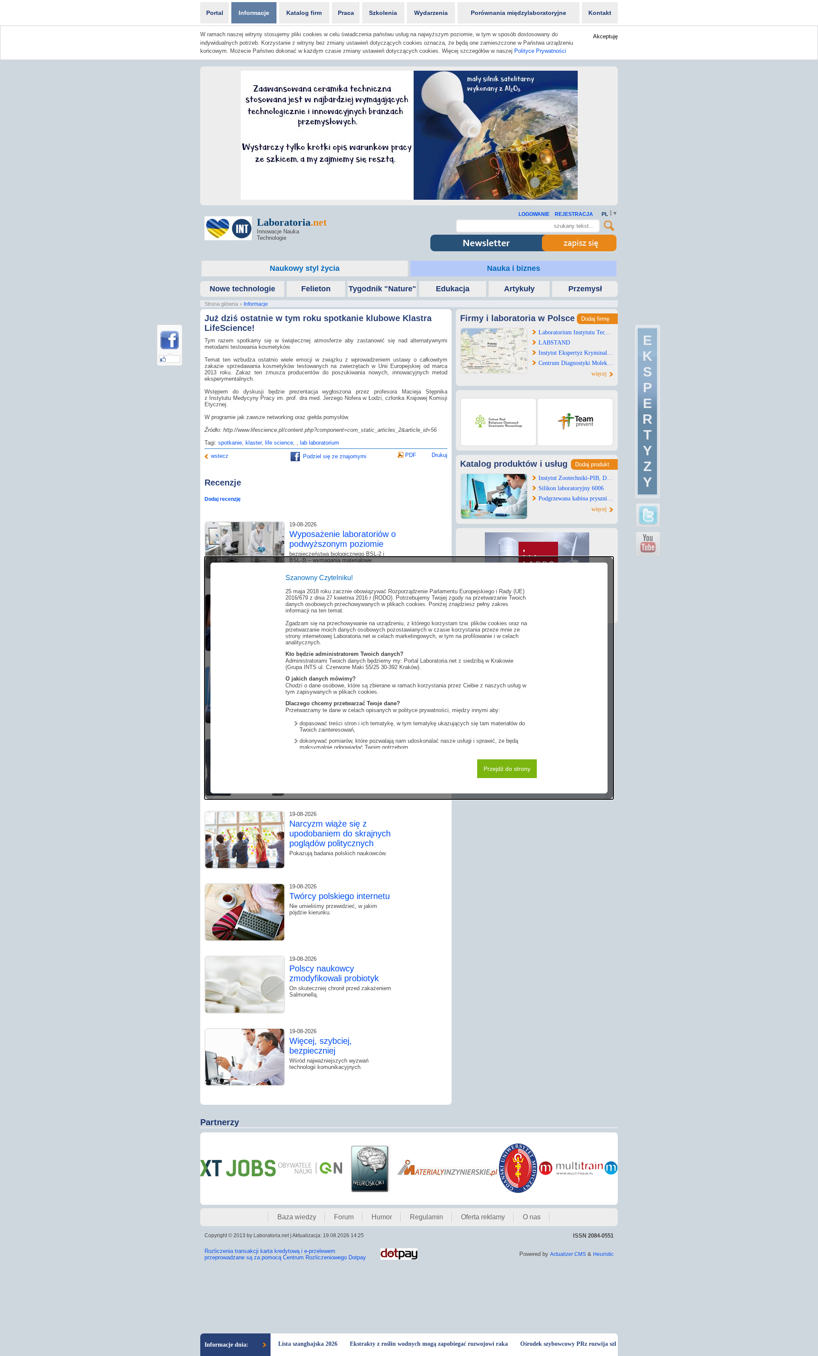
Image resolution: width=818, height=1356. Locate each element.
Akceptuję (605, 36)
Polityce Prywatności (540, 51)
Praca (346, 12)
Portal (214, 12)
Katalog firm (304, 12)
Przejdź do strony (507, 768)
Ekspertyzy (647, 411)
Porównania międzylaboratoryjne (518, 12)
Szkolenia (383, 12)
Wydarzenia (431, 12)
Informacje (254, 12)
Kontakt (599, 12)
